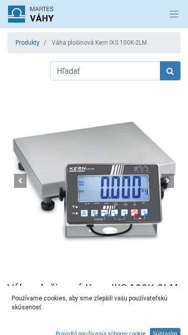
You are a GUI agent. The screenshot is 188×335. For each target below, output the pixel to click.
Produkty (28, 42)
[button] (21, 180)
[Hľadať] (170, 70)
